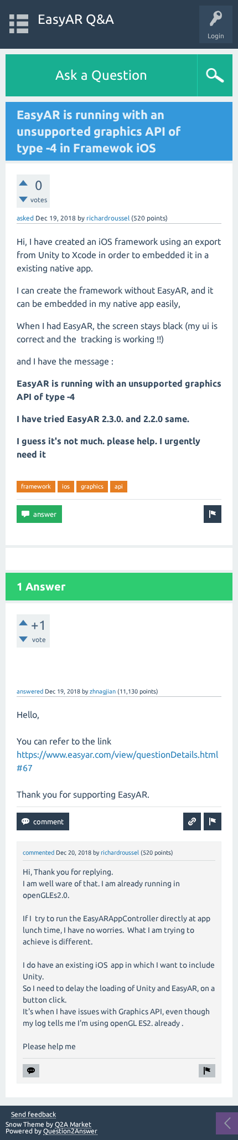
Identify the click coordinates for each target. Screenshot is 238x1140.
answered (30, 691)
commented (38, 852)
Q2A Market (73, 1124)
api (119, 486)
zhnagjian (103, 691)
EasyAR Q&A (76, 19)
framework (36, 486)
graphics (92, 486)
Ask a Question (101, 75)
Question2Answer (70, 1130)
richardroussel (108, 218)
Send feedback (33, 1114)
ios (66, 486)
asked (25, 218)
